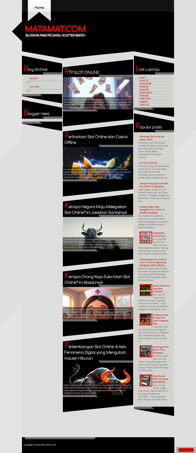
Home (39, 7)
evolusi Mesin (86, 95)
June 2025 (34, 86)
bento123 (144, 80)
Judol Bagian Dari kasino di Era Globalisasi (161, 349)
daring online (70, 95)
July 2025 (34, 78)
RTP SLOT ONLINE (81, 72)
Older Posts (186, 450)
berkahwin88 (145, 83)
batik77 (143, 77)
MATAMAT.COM (55, 29)
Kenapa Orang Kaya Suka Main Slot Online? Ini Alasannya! (154, 185)
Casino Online (110, 89)
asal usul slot (93, 84)
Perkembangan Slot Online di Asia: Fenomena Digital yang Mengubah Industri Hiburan (95, 353)
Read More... (121, 94)
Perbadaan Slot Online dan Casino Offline (152, 138)
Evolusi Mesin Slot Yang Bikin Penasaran (161, 288)
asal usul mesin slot (74, 84)
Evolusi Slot (101, 95)
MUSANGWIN (146, 92)
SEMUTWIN (145, 98)
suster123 (144, 104)
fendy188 (144, 86)
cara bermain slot (93, 89)
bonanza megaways (73, 89)
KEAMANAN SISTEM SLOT (159, 234)
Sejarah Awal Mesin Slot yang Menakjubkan (160, 379)
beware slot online (111, 84)
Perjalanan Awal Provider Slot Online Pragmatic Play (161, 319)
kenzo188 (144, 89)
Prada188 (144, 95)
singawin (144, 101)
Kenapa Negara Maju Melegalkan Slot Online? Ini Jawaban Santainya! (152, 209)
